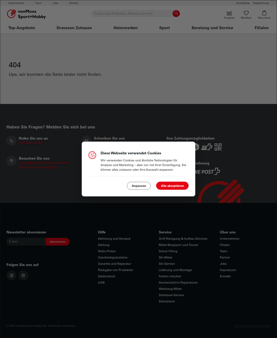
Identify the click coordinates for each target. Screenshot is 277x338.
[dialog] (138, 169)
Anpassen (139, 186)
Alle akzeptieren (172, 186)
